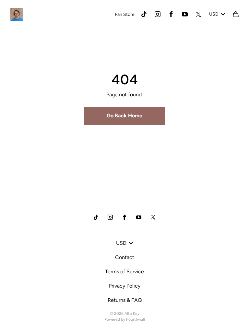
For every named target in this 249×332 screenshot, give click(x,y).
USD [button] (214, 14)
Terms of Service (124, 271)
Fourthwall (135, 319)
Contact (124, 257)
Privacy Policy (124, 286)
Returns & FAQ (125, 300)
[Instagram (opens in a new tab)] (157, 14)
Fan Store (125, 14)
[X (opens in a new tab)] (198, 14)
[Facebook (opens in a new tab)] (171, 14)
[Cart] (236, 14)
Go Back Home (124, 116)
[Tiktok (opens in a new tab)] (144, 14)
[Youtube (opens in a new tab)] (185, 14)
